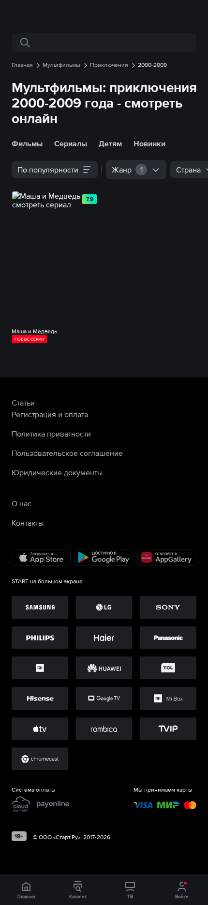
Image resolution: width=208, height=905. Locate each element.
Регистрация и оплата (50, 414)
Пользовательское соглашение (67, 453)
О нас (21, 503)
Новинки (149, 143)
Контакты (28, 522)
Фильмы (27, 143)
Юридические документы (57, 472)
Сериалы (70, 143)
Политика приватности (51, 433)
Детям (110, 143)
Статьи (23, 402)
